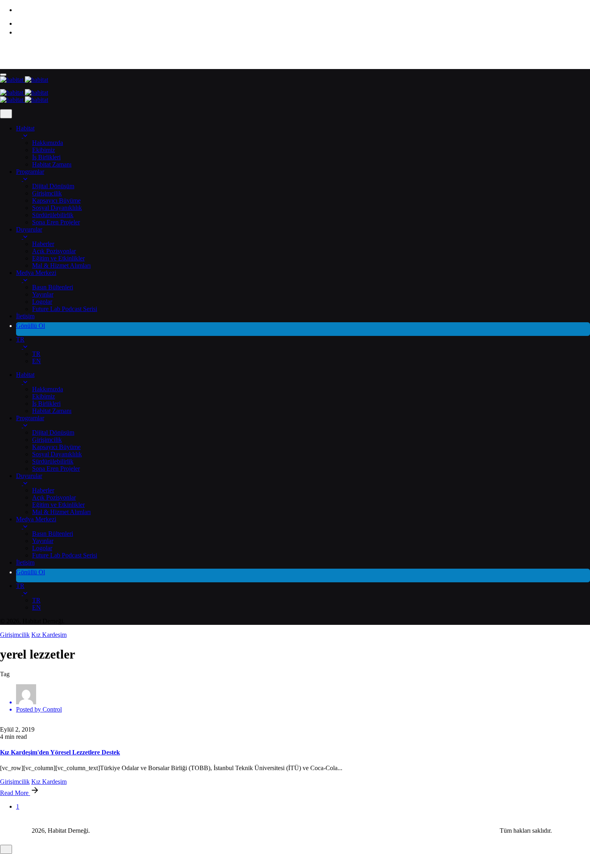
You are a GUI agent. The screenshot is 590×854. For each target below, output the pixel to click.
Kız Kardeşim (49, 634)
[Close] (6, 113)
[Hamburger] (3, 74)
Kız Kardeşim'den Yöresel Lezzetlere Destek (60, 752)
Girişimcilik (15, 634)
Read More (15, 792)
